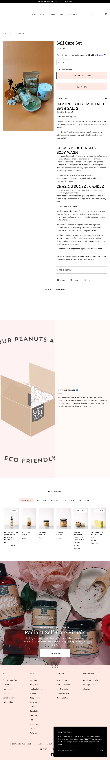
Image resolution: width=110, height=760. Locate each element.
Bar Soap (33, 680)
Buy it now (82, 87)
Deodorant (34, 724)
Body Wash (34, 684)
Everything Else (62, 693)
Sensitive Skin (8, 698)
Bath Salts (34, 711)
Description (62, 98)
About (49, 744)
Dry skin (6, 684)
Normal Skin (8, 689)
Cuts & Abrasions (63, 684)
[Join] (99, 750)
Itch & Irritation (62, 689)
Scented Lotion (36, 693)
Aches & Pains (62, 680)
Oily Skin (6, 693)
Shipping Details (64, 270)
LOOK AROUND (55, 653)
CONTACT (43, 749)
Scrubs (32, 706)
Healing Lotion (36, 689)
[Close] (103, 730)
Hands (32, 728)
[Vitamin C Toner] (63, 518)
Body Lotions (35, 698)
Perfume (33, 733)
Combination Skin (10, 680)
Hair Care (33, 715)
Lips (31, 720)
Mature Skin (8, 702)
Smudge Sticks (89, 684)
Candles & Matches (91, 680)
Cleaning (86, 689)
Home (5, 33)
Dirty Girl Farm (19, 744)
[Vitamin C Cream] (46, 518)
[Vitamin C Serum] (29, 518)
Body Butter (35, 702)
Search (39, 744)
